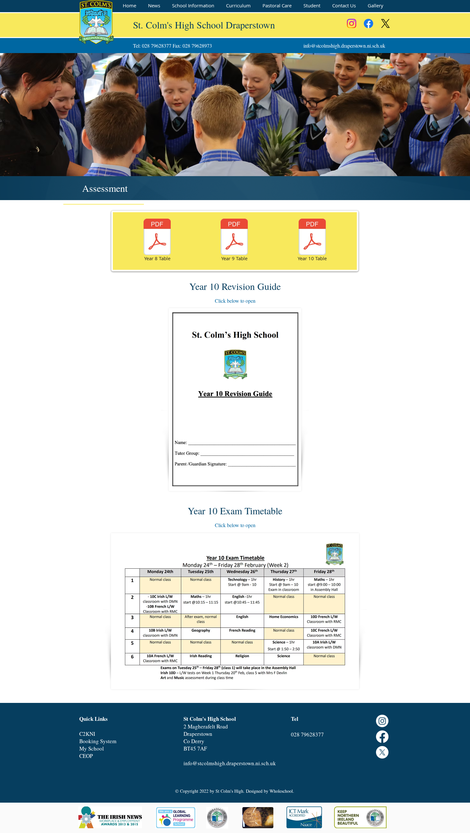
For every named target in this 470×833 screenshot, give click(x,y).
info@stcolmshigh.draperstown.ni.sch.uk (344, 45)
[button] (193, 5)
